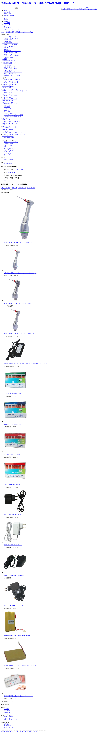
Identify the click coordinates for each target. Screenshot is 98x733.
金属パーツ (7, 151)
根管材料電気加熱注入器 (10, 52)
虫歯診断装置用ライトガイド (10, 43)
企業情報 (8, 731)
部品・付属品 (7, 155)
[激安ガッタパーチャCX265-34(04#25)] (15, 481)
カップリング (6, 131)
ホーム (2, 32)
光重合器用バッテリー (8, 60)
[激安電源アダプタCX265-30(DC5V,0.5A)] (15, 512)
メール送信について (9, 727)
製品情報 (6, 19)
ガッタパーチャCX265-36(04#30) (12, 424)
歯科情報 (6, 26)
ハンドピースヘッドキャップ (10, 126)
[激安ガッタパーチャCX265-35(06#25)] (15, 451)
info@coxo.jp (11, 172)
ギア (3, 124)
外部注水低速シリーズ (8, 97)
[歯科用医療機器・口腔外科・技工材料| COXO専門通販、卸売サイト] (39, 3)
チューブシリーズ (8, 150)
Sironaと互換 (7, 111)
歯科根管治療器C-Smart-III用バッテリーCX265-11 (17, 635)
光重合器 (4, 59)
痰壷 (5, 146)
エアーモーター (6, 94)
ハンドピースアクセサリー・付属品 (13, 115)
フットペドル (7, 153)
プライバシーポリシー (17, 731)
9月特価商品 (7, 23)
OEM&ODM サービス (9, 137)
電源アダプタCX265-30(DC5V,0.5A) (13, 514)
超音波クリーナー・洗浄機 (11, 54)
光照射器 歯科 (7, 13)
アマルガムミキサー (9, 70)
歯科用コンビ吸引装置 (10, 73)
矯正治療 (6, 47)
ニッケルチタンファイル (10, 68)
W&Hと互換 (7, 110)
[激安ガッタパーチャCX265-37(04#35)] (15, 391)
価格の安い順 (22, 188)
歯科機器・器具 (10, 32)
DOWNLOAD (7, 27)
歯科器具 (6, 10)
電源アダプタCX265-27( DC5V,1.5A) (13, 605)
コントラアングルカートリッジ (11, 121)
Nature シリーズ (6, 87)
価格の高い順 (31, 188)
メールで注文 (7, 725)
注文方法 (6, 724)
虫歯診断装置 (7, 41)
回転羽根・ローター (7, 129)
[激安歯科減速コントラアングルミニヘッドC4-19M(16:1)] (27, 240)
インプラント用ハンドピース (12, 29)
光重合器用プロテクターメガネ (11, 63)
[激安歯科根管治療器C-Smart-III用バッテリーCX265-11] (15, 633)
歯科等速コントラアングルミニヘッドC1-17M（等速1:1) (19, 333)
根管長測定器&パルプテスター (12, 51)
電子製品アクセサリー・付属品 (24, 32)
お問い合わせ (7, 180)
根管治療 (6, 49)
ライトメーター (6, 65)
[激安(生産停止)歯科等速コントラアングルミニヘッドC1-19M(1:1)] (15, 270)
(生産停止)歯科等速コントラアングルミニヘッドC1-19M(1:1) (20, 273)
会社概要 (6, 18)
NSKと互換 (7, 107)
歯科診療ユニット (8, 39)
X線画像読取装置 (8, 143)
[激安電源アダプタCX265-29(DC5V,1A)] (15, 542)
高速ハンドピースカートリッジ (11, 123)
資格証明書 (7, 710)
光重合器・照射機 (8, 57)
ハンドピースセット (9, 113)
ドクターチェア (8, 145)
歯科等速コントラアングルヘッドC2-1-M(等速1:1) (17, 303)
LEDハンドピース (8, 105)
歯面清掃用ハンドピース (10, 67)
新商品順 (14, 188)
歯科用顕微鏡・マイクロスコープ (13, 72)
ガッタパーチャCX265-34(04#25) (12, 484)
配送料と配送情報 (8, 716)
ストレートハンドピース (9, 102)
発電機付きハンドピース (10, 103)
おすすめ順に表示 (5, 188)
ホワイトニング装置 (9, 46)
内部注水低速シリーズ (8, 100)
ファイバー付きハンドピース (10, 81)
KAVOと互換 (7, 108)
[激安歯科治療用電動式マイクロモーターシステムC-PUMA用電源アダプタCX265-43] (15, 361)
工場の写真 (7, 712)
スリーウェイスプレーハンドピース (12, 89)
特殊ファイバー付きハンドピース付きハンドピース (16, 90)
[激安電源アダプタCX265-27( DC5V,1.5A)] (15, 602)
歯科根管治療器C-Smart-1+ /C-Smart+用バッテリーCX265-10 (20, 665)
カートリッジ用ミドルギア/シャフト (12, 132)
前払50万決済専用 (8, 159)
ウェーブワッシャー (7, 136)
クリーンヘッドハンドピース (10, 82)
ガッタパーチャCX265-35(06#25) (12, 454)
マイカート (94, 7)
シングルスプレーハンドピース (11, 84)
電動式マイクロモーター (10, 44)
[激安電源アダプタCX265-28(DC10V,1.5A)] (15, 572)
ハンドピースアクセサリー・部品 (11, 116)
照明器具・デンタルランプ (11, 142)
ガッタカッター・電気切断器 (12, 55)
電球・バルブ (6, 119)
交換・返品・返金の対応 (10, 719)
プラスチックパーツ (9, 148)
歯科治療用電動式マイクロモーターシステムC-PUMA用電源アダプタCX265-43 (25, 363)
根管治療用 (7, 12)
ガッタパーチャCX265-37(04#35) (12, 393)
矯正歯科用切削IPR (9, 15)
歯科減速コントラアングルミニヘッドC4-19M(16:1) (18, 242)
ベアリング (5, 118)
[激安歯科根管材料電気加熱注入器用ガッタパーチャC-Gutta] (15, 693)
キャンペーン (7, 24)
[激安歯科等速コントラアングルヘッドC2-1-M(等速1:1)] (15, 300)
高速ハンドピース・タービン (12, 79)
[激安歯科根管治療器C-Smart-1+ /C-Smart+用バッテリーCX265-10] (15, 663)
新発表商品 (7, 21)
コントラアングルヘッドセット (11, 128)
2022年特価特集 (8, 163)
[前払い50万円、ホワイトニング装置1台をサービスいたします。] (79, 9)
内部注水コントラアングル (9, 99)
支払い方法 (7, 718)
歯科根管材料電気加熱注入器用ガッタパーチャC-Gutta (18, 696)
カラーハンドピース (7, 86)
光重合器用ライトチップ (9, 62)
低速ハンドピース (8, 92)
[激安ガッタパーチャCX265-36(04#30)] (15, 421)
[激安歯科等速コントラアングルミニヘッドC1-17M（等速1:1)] (15, 330)
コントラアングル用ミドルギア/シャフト (13, 134)
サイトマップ (35, 731)
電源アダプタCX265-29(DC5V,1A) (13, 545)
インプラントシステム (10, 36)
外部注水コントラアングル (9, 95)
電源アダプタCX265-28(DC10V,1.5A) (14, 575)
